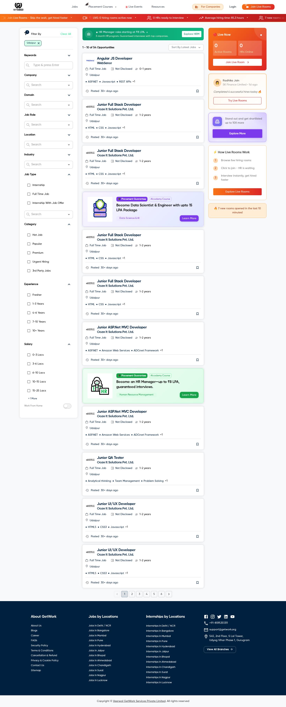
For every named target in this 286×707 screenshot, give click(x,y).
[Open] (69, 85)
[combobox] (51, 65)
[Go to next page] (169, 594)
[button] (143, 18)
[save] (197, 91)
